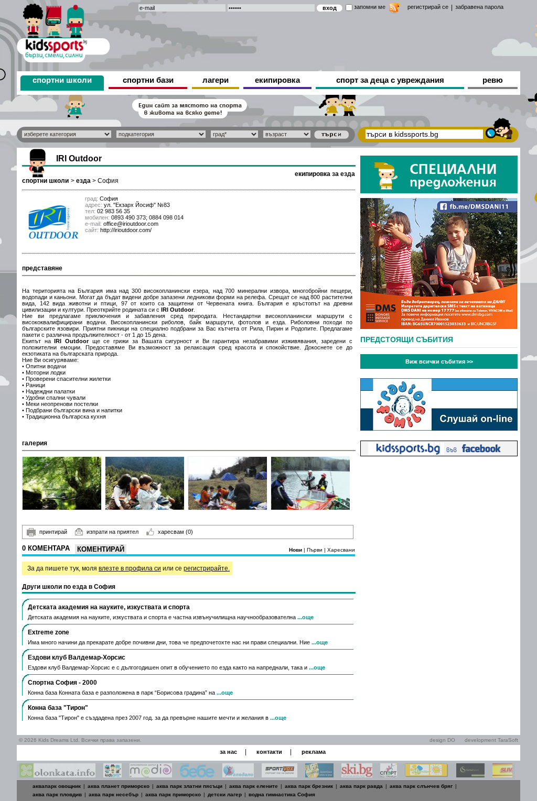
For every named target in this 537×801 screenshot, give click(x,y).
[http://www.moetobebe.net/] (197, 774)
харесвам (175, 532)
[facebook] (439, 453)
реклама (314, 752)
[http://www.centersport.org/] (470, 774)
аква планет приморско (118, 786)
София (108, 180)
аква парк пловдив (57, 794)
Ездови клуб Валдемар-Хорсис (76, 657)
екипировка (277, 79)
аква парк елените (253, 786)
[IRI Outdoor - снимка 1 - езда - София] (62, 483)
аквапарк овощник (57, 786)
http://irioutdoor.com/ (126, 230)
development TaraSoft (491, 740)
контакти (269, 752)
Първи (315, 550)
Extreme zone (48, 632)
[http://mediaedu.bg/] (151, 774)
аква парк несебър (113, 794)
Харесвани (341, 550)
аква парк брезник (309, 786)
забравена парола (479, 7)
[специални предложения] (439, 190)
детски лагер (225, 794)
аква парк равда (361, 786)
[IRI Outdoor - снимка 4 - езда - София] (311, 483)
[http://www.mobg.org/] (426, 774)
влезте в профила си (130, 568)
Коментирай (100, 549)
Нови (296, 550)
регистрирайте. (207, 568)
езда (83, 180)
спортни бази (148, 79)
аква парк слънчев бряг (421, 786)
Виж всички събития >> (439, 361)
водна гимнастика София (282, 794)
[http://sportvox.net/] (279, 774)
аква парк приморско (173, 794)
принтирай (53, 532)
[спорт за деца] (63, 31)
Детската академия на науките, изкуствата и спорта (109, 607)
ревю (492, 79)
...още (305, 617)
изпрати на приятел (112, 532)
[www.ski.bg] (356, 774)
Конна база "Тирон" (58, 707)
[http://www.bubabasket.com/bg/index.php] (319, 774)
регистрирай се (427, 7)
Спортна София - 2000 (62, 682)
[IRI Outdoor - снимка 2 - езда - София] (145, 483)
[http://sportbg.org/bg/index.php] (388, 774)
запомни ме (369, 7)
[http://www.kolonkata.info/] (57, 774)
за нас (228, 752)
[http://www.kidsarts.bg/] (112, 774)
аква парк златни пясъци (189, 786)
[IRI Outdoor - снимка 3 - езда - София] (228, 483)
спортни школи (62, 79)
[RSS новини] (394, 9)
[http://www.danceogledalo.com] (238, 774)
